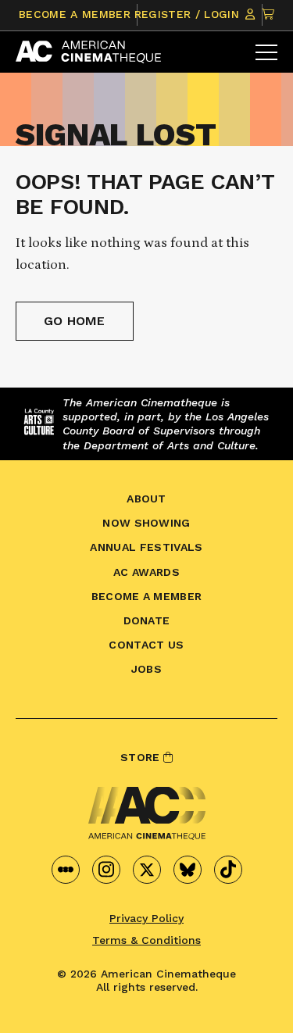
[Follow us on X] (147, 870)
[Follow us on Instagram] (106, 870)
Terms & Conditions (146, 940)
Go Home (74, 320)
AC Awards (146, 572)
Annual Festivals (146, 547)
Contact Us (146, 644)
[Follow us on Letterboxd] (66, 870)
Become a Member (74, 14)
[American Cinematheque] (88, 52)
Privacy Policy (146, 918)
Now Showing (146, 522)
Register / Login (188, 14)
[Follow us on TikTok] (228, 870)
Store (141, 757)
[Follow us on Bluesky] (187, 870)
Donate (146, 620)
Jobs (146, 669)
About (146, 498)
